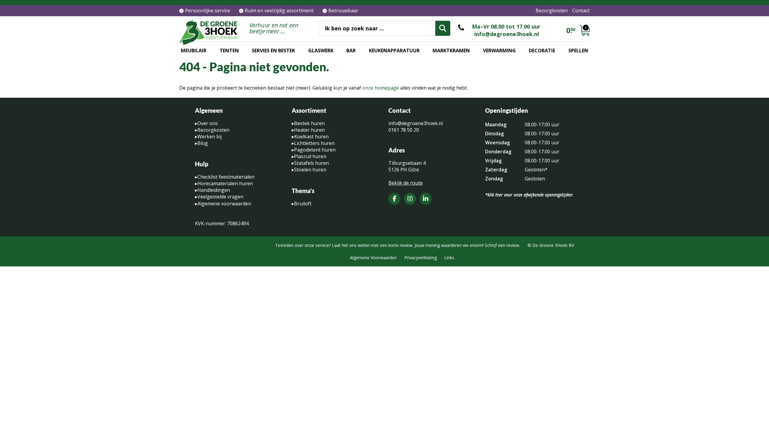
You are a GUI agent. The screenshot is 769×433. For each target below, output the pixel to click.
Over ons (207, 123)
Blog (202, 143)
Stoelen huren (310, 169)
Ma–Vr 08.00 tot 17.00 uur (506, 26)
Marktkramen (451, 50)
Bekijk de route (405, 183)
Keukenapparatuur (394, 50)
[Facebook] (394, 199)
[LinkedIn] (426, 199)
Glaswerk (320, 50)
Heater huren (309, 130)
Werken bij (209, 136)
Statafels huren (311, 163)
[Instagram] (410, 199)
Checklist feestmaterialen (225, 177)
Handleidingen (213, 190)
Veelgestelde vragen (220, 196)
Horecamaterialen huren (225, 183)
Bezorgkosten (552, 10)
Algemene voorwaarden (224, 203)
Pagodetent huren (315, 149)
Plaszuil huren (310, 156)
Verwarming (499, 50)
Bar (351, 50)
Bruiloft (303, 203)
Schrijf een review (502, 245)
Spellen (578, 50)
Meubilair (193, 50)
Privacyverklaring (420, 257)
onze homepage (380, 87)
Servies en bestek (273, 50)
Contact (581, 10)
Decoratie (542, 50)
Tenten (229, 50)
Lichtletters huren (314, 143)
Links (449, 257)
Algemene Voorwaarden (373, 257)
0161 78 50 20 (403, 130)
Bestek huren (309, 123)
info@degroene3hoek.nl (506, 34)
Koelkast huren (311, 136)
